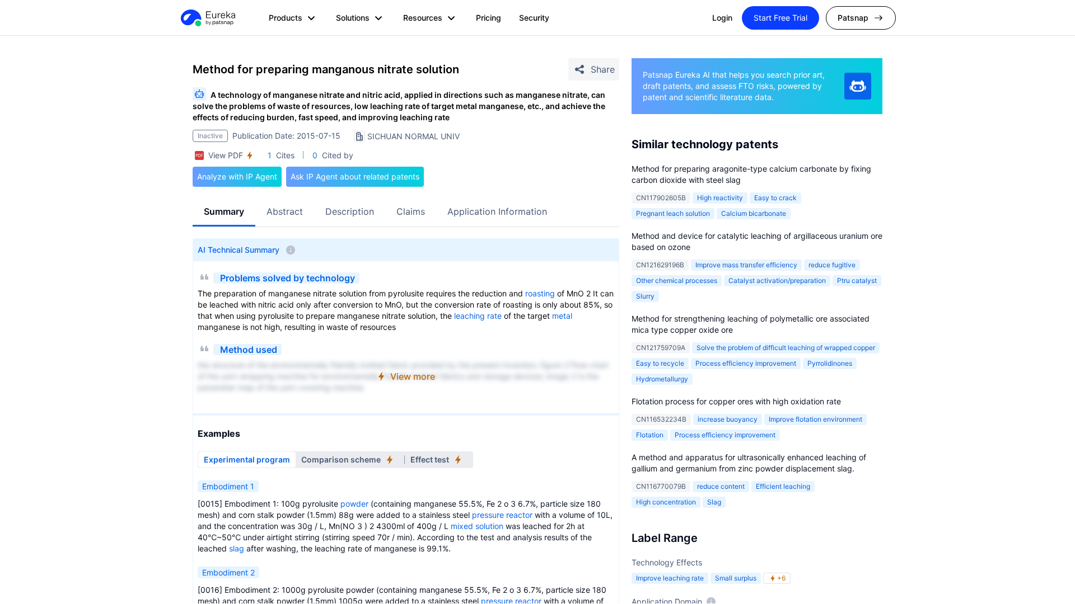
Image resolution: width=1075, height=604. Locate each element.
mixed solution (477, 526)
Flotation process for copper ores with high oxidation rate (736, 401)
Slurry (645, 296)
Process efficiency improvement (745, 363)
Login (722, 17)
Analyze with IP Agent (237, 176)
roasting (540, 293)
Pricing (488, 17)
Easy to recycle (660, 363)
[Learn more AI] (857, 86)
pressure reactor (502, 515)
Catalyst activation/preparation (777, 280)
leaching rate (478, 315)
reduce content (721, 486)
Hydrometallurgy (662, 379)
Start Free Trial (780, 17)
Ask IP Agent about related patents (355, 176)
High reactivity (720, 198)
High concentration (666, 502)
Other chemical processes (676, 280)
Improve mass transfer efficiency (746, 265)
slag (236, 548)
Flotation (649, 435)
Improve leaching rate (670, 578)
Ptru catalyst (857, 280)
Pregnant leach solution (673, 213)
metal (562, 315)
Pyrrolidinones (829, 363)
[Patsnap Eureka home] (207, 18)
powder (354, 503)
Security (534, 17)
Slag (714, 502)
